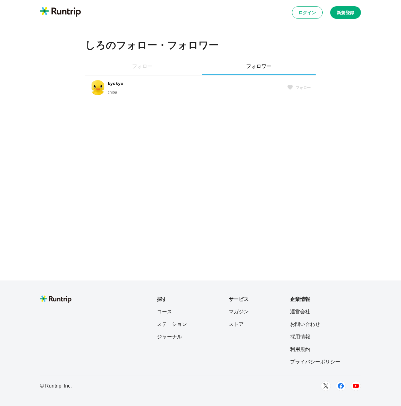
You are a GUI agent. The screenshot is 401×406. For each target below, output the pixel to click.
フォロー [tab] (142, 66)
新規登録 (345, 12)
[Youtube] (356, 386)
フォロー (303, 87)
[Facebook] (341, 386)
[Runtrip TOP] (60, 12)
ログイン (307, 12)
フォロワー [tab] (258, 66)
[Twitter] (326, 386)
